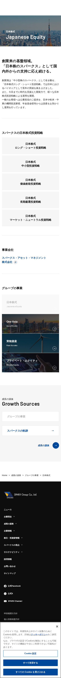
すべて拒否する (30, 663)
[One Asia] (12, 325)
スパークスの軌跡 (17, 430)
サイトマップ (10, 573)
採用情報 (8, 559)
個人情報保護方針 (12, 619)
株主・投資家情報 (12, 538)
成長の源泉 (43, 445)
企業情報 (8, 531)
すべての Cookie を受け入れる (30, 672)
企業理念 (8, 517)
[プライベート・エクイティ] (22, 364)
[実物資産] (12, 345)
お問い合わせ (10, 566)
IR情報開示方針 (11, 613)
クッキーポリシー (39, 634)
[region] (30, 650)
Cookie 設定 (30, 653)
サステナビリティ (12, 552)
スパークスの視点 (12, 545)
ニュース (8, 509)
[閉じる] (57, 626)
